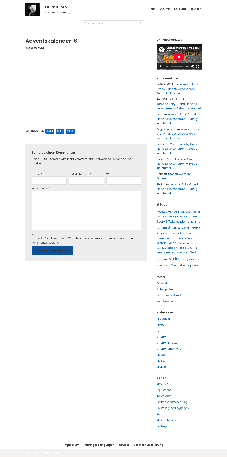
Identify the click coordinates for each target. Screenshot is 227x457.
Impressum (164, 396)
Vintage (186, 259)
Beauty (181, 212)
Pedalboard (192, 243)
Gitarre (174, 227)
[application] (179, 57)
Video (70, 131)
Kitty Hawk (185, 233)
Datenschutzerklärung (173, 402)
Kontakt (196, 9)
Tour (159, 259)
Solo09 (193, 248)
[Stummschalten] (192, 66)
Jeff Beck (173, 233)
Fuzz (189, 222)
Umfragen (163, 426)
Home (152, 9)
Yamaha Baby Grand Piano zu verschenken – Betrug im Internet (178, 89)
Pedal (182, 243)
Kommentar (41, 188)
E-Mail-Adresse (80, 174)
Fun (159, 331)
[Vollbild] (197, 66)
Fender (181, 222)
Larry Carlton (171, 238)
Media (161, 355)
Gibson (162, 228)
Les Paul (182, 238)
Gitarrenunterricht (169, 349)
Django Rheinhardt (178, 216)
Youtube (178, 265)
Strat (160, 252)
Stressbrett (183, 252)
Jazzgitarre (162, 233)
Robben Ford (175, 248)
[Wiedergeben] (160, 66)
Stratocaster (170, 252)
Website (111, 174)
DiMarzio (166, 216)
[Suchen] (140, 23)
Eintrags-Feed (166, 289)
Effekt (170, 221)
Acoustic (162, 211)
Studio (194, 252)
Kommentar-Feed (169, 295)
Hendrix (195, 228)
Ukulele (164, 259)
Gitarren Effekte (167, 343)
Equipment (180, 9)
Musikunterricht (167, 420)
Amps (172, 211)
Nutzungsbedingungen (173, 408)
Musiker (161, 361)
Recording (161, 248)
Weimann (163, 265)
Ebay (161, 221)
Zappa (189, 265)
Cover (159, 217)
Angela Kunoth (166, 129)
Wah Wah (195, 259)
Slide (60, 131)
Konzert (161, 238)
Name (37, 174)
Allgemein (163, 319)
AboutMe (164, 9)
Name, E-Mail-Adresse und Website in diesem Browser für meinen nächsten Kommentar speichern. (82, 240)
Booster (196, 212)
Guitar (185, 228)
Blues (50, 131)
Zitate (196, 266)
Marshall (193, 238)
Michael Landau (167, 243)
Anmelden (163, 283)
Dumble (192, 216)
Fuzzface (195, 222)
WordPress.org (166, 301)
